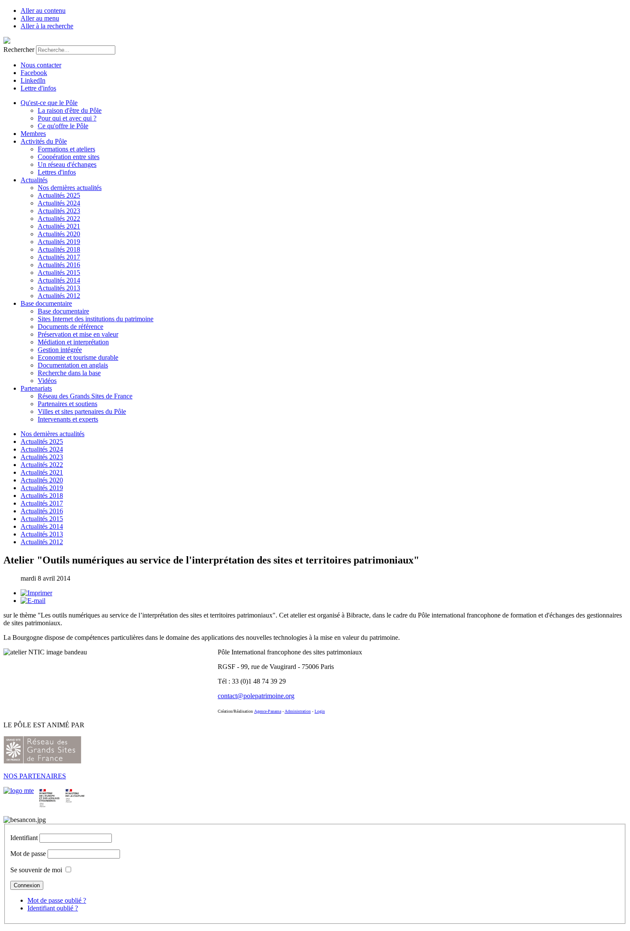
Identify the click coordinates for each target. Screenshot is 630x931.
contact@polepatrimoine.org (256, 695)
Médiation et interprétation (73, 342)
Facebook (34, 72)
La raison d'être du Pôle (70, 110)
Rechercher (18, 49)
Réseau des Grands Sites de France (85, 396)
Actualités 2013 (59, 288)
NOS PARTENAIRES (34, 776)
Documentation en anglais (73, 365)
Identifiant (24, 837)
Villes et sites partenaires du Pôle (82, 411)
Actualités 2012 (59, 295)
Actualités (34, 180)
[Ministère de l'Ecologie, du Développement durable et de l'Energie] (18, 790)
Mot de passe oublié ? (56, 900)
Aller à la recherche (47, 26)
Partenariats (36, 388)
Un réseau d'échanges (67, 164)
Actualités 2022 (59, 218)
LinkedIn (33, 80)
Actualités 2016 (59, 264)
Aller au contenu (43, 10)
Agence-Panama (267, 711)
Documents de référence (70, 326)
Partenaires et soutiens (67, 403)
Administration (298, 711)
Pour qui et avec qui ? (67, 118)
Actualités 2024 (59, 203)
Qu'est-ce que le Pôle (49, 102)
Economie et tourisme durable (78, 357)
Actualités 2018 (59, 249)
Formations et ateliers (66, 149)
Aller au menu (40, 18)
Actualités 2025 (59, 195)
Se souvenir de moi (36, 870)
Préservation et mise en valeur (78, 334)
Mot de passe (28, 853)
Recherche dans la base (69, 373)
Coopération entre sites (68, 156)
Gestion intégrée (60, 349)
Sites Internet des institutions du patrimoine (95, 318)
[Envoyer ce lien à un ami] (33, 600)
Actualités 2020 (59, 234)
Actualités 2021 (59, 226)
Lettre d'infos (38, 88)
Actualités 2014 (59, 280)
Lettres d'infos (57, 172)
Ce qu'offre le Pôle (63, 126)
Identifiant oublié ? (52, 908)
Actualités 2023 (59, 210)
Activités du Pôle (44, 141)
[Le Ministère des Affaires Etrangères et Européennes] (75, 790)
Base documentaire (46, 303)
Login (320, 711)
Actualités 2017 (59, 257)
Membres (33, 133)
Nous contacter (41, 65)
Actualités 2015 (59, 272)
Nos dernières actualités (70, 187)
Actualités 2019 (59, 241)
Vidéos (47, 380)
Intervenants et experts (68, 419)
